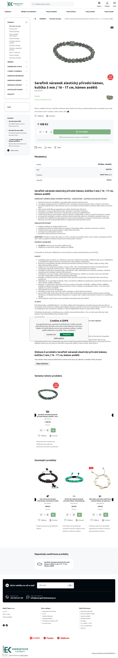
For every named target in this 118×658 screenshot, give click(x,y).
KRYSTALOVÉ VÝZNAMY (15, 89)
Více (65, 111)
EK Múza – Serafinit (105, 164)
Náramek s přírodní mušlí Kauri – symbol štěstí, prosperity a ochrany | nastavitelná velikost (100, 500)
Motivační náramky (14, 45)
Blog (9, 107)
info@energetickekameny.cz (43, 598)
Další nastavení (59, 338)
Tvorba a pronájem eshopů (99, 653)
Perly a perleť (13, 29)
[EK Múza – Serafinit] (109, 97)
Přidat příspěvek (42, 364)
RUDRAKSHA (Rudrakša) (15, 76)
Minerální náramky (55, 19)
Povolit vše (67, 334)
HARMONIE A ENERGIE (14, 80)
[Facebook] (4, 625)
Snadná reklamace (47, 616)
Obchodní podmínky (86, 611)
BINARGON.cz (111, 653)
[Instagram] (7, 625)
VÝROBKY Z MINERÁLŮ (14, 71)
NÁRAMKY (43, 19)
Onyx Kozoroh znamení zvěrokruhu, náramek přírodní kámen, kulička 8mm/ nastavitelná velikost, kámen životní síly (47, 500)
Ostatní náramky (14, 55)
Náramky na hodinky (15, 58)
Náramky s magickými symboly (15, 49)
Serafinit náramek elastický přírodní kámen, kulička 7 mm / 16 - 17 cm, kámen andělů (48, 415)
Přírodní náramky (14, 31)
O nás (44, 613)
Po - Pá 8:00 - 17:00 (86, 623)
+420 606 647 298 (16, 598)
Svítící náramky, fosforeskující (13, 35)
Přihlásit (70, 585)
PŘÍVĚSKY (10, 62)
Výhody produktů (47, 618)
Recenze (83, 628)
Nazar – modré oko (14, 52)
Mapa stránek (24, 655)
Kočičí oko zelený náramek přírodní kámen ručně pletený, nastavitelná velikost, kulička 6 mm (74, 500)
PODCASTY (10, 94)
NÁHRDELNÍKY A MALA (14, 66)
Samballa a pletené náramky (14, 42)
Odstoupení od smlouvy (49, 611)
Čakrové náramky (14, 38)
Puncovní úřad (46, 623)
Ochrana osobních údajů (87, 613)
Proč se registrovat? (86, 625)
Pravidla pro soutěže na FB (50, 621)
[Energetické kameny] (35, 18)
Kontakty (83, 621)
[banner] (15, 4)
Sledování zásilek (85, 618)
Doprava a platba (85, 616)
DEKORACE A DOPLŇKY (14, 85)
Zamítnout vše (51, 334)
